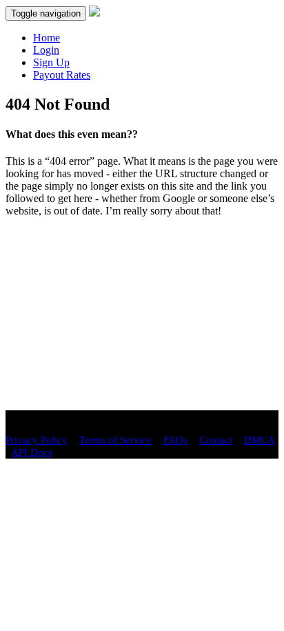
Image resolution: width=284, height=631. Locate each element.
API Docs (31, 452)
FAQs (175, 439)
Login (46, 50)
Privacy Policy (37, 439)
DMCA (259, 439)
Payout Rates (61, 75)
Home (46, 37)
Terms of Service (115, 439)
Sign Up (51, 62)
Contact (215, 439)
